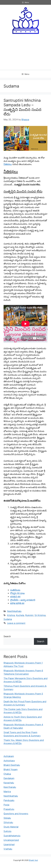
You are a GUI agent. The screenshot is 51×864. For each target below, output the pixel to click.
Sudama (8, 619)
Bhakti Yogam (11, 769)
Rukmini (29, 615)
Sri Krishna (40, 615)
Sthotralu (8, 822)
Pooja (6, 804)
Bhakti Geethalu (12, 765)
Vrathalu (8, 849)
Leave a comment (16, 623)
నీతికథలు (8, 164)
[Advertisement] (25, 53)
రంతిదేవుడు (15, 590)
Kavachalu (9, 782)
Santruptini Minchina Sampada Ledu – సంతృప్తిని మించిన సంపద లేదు (22, 107)
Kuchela (20, 615)
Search (7, 636)
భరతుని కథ (15, 596)
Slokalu (7, 818)
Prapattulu (9, 809)
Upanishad (9, 844)
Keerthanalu (10, 787)
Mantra (7, 791)
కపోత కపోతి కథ (17, 603)
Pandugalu (9, 800)
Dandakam (9, 778)
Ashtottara (9, 760)
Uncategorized (11, 840)
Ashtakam (9, 756)
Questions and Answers (16, 813)
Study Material (11, 826)
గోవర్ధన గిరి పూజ (17, 593)
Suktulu (7, 831)
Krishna (11, 615)
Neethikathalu (14, 611)
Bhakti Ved (33, 860)
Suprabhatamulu (12, 835)
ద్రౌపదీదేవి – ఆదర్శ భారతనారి (22, 600)
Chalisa (7, 774)
